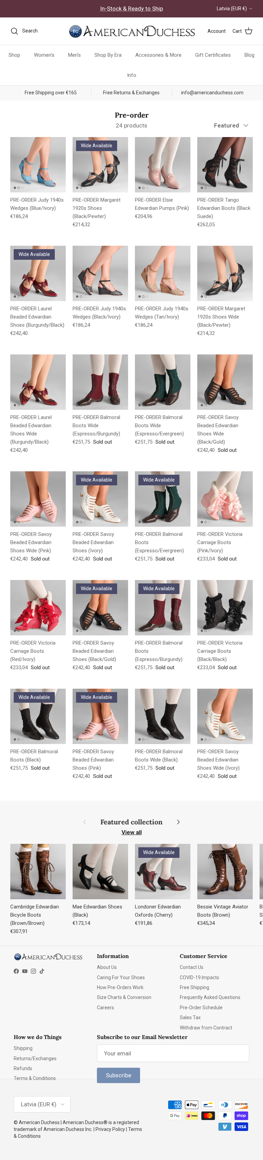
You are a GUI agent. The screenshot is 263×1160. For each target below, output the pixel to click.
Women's (44, 55)
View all (132, 832)
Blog (249, 55)
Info (131, 75)
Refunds (23, 1068)
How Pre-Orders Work (120, 987)
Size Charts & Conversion (124, 997)
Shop (14, 55)
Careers (105, 1007)
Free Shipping (194, 987)
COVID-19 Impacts (199, 977)
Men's (74, 55)
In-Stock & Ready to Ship (131, 8)
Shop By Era (108, 55)
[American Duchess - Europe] (131, 31)
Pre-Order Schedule (201, 1007)
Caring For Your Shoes (121, 977)
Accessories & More (158, 55)
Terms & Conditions (35, 1078)
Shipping (23, 1048)
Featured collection (131, 822)
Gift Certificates (213, 55)
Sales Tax (190, 1017)
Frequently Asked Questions (210, 997)
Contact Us (191, 967)
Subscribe (118, 1075)
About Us (107, 967)
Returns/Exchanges (35, 1058)
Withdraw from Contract (206, 1027)
